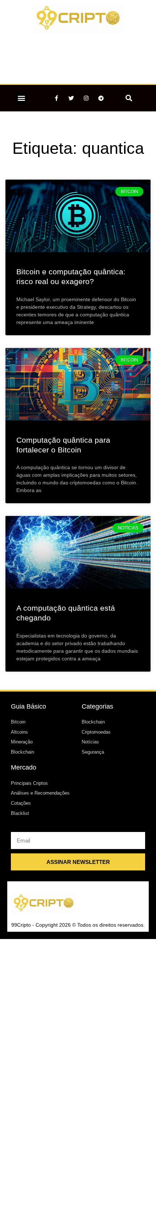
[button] (22, 98)
